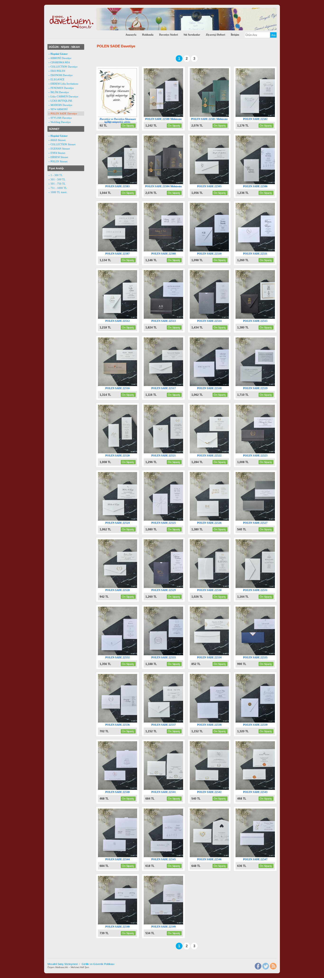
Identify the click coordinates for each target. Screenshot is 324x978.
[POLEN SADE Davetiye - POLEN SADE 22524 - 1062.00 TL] (122, 519)
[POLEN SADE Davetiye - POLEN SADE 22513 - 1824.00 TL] (168, 317)
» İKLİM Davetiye (58, 92)
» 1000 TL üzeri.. (58, 192)
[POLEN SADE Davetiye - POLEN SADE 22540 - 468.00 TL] (122, 789)
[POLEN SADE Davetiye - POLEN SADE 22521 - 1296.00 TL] (168, 452)
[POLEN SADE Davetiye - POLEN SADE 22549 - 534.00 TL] (168, 923)
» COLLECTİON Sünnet (61, 144)
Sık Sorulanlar (192, 34)
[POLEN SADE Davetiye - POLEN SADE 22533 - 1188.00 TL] (168, 654)
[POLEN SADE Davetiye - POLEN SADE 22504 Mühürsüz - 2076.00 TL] (168, 183)
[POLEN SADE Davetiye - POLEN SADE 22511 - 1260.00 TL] (260, 250)
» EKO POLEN (56, 70)
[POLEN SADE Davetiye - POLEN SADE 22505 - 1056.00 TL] (214, 183)
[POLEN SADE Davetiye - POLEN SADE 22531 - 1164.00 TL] (260, 587)
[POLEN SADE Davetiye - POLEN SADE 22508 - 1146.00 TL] (168, 250)
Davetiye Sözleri (168, 34)
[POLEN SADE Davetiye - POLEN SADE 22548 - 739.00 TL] (122, 923)
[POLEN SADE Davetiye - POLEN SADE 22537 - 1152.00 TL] (168, 721)
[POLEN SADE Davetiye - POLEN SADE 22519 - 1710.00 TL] (260, 385)
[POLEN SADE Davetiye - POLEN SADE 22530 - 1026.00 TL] (214, 587)
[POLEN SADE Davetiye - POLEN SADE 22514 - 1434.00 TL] (214, 317)
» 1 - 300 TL (55, 175)
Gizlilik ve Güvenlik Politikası (98, 964)
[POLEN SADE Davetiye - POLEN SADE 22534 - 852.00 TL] (214, 654)
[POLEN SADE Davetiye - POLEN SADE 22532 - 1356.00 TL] (122, 654)
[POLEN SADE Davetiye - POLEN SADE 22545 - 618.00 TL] (168, 856)
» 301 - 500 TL (56, 179)
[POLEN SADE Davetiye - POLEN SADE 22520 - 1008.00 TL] (122, 452)
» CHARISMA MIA (59, 62)
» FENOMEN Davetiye (61, 87)
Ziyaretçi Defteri (215, 34)
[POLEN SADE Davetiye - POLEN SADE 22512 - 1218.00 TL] (122, 317)
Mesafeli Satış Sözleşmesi (62, 964)
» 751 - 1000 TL (57, 188)
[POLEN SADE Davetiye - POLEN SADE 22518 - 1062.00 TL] (214, 385)
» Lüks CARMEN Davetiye (63, 96)
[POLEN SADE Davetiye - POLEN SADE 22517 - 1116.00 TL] (168, 385)
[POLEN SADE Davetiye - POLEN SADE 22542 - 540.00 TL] (214, 789)
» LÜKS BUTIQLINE (60, 100)
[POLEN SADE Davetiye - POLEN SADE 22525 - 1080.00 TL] (168, 519)
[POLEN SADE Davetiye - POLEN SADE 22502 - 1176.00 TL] (260, 116)
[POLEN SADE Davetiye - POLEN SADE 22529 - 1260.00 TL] (168, 587)
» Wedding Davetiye (59, 122)
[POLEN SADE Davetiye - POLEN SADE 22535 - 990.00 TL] (260, 654)
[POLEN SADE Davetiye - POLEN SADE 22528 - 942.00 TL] (122, 587)
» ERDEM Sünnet (58, 157)
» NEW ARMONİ (58, 109)
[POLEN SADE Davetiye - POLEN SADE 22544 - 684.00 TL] (122, 856)
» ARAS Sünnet (56, 140)
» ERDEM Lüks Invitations (63, 83)
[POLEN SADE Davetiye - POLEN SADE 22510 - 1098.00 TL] (214, 250)
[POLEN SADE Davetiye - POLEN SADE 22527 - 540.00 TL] (260, 519)
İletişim (235, 34)
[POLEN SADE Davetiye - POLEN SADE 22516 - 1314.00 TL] (122, 385)
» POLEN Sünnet (57, 161)
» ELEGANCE (56, 79)
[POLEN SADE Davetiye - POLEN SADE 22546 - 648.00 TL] (214, 856)
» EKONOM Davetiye (60, 75)
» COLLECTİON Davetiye (63, 66)
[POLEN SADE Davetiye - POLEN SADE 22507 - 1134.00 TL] (122, 250)
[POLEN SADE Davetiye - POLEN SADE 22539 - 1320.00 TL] (260, 721)
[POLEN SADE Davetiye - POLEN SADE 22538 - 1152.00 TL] (214, 721)
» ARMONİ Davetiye (59, 58)
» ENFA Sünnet (56, 152)
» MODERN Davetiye (60, 105)
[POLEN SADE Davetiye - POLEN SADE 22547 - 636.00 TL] (260, 856)
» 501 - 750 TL (56, 183)
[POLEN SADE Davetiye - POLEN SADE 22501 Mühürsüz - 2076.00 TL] (214, 116)
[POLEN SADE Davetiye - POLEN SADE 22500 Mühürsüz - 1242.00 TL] (168, 116)
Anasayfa (130, 34)
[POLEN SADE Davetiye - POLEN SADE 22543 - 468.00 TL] (260, 789)
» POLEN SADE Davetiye (62, 113)
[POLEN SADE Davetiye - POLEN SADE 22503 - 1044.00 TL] (122, 183)
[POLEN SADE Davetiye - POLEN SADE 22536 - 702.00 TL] (122, 721)
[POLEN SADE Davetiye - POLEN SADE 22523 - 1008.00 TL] (260, 452)
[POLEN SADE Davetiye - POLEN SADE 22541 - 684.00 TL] (168, 789)
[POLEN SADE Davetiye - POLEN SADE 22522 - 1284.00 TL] (214, 452)
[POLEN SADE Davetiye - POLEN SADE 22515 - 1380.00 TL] (260, 317)
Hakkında (147, 34)
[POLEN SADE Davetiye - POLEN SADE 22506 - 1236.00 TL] (260, 183)
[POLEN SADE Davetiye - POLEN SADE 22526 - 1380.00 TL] (214, 519)
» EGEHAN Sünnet (59, 148)
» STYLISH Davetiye (60, 117)
